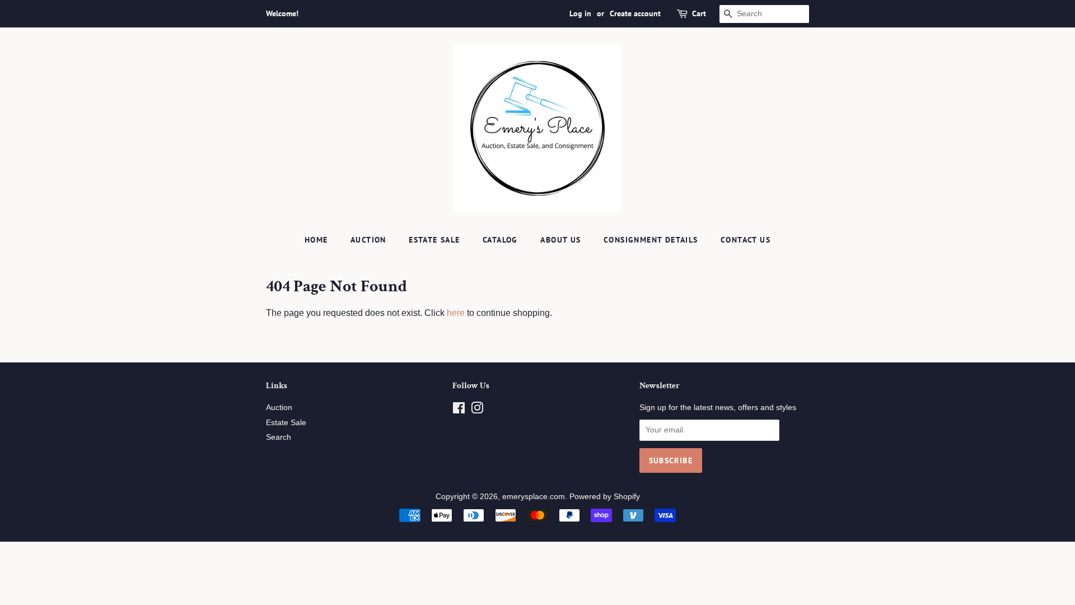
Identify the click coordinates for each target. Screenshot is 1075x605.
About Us (560, 240)
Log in (580, 13)
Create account (635, 13)
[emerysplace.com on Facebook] (458, 410)
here (456, 313)
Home (316, 240)
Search (278, 437)
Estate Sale (434, 240)
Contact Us (745, 240)
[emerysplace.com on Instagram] (477, 410)
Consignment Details (651, 240)
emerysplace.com (533, 496)
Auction (368, 240)
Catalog (500, 240)
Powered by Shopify (604, 496)
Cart (699, 13)
